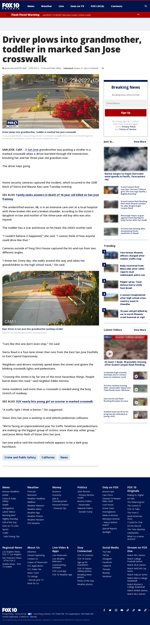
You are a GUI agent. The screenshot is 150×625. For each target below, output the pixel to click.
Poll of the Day (9, 522)
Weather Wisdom (35, 519)
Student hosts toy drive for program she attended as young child (116, 414)
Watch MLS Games (136, 594)
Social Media (110, 547)
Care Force (107, 495)
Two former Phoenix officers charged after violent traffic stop (132, 255)
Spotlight (106, 532)
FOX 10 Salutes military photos (84, 569)
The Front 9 (132, 512)
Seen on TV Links (10, 525)
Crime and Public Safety (51, 68)
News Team (33, 572)
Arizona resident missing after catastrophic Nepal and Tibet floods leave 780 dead (117, 387)
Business (56, 491)
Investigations (109, 511)
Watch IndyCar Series (137, 574)
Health (5, 504)
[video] (126, 347)
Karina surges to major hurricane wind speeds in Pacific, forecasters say (125, 176)
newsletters (145, 610)
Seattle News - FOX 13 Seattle (11, 565)
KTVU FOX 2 (34, 68)
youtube (122, 610)
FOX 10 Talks (133, 509)
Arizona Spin (108, 491)
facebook (104, 610)
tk (127, 610)
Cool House (108, 504)
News (64, 457)
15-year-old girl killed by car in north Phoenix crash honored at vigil (133, 314)
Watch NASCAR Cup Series (136, 569)
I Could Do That (134, 522)
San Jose (33, 149)
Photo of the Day (85, 580)
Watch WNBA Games (137, 590)
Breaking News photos (84, 576)
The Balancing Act (135, 502)
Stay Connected (84, 549)
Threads (106, 569)
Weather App (33, 512)
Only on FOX (110, 487)
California (48, 457)
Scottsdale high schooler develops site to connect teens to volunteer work (115, 374)
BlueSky (106, 572)
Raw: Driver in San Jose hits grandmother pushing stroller (32, 329)
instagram (116, 610)
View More (140, 141)
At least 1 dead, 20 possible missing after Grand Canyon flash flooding (125, 363)
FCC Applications (35, 565)
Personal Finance (60, 504)
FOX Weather (33, 523)
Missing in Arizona (111, 518)
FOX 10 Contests (85, 555)
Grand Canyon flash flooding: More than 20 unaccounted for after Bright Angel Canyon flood (134, 205)
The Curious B (134, 505)
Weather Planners (35, 505)
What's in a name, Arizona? (135, 537)
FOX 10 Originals (133, 489)
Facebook (107, 562)
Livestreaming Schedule (59, 566)
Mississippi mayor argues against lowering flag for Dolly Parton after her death (134, 217)
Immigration (8, 508)
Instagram (107, 558)
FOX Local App (59, 571)
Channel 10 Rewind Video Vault (111, 500)
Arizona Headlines (10, 491)
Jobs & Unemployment (59, 500)
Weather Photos (35, 516)
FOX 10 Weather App (62, 574)
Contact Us (32, 558)
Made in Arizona (110, 515)
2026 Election (83, 491)
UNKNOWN (132, 532)
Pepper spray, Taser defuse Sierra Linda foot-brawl (131, 284)
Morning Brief (8, 515)
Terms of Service (127, 129)
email (139, 610)
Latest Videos (113, 330)
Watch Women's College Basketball (136, 585)
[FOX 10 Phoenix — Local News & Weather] (12, 6)
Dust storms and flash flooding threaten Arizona (116, 399)
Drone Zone (108, 508)
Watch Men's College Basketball (137, 579)
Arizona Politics (84, 501)
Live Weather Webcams (58, 560)
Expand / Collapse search (146, 6)
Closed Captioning (36, 555)
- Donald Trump (84, 511)
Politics (82, 487)
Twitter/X (106, 565)
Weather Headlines (36, 498)
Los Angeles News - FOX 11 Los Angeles (11, 553)
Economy (56, 495)
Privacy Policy (129, 126)
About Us (33, 547)
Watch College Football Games (134, 560)
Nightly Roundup (10, 518)
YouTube (106, 551)
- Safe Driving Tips (11, 536)
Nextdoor (106, 576)
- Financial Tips (59, 508)
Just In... (109, 141)
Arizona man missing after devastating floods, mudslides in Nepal (133, 230)
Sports (5, 529)
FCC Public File (34, 569)
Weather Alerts (34, 509)
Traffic (5, 532)
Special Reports (109, 528)
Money (56, 487)
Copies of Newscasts (37, 562)
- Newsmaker (83, 504)
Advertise (31, 551)
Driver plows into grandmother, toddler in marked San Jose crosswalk (39, 132)
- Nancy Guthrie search (109, 523)
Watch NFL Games (136, 555)
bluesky (133, 610)
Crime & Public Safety (9, 500)
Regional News (12, 547)
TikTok (105, 555)
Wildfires (31, 502)
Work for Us (33, 583)
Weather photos (85, 584)
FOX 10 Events (84, 558)
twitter (110, 610)
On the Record (134, 525)
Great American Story (134, 517)
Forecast (31, 491)
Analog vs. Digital (135, 495)
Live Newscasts (59, 555)
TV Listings (32, 576)
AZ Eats (131, 498)
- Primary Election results (85, 496)
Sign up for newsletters (82, 563)
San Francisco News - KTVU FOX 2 (12, 559)
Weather (33, 487)
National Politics (85, 508)
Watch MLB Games (136, 564)
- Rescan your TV (35, 579)
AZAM (5, 495)
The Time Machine (136, 529)
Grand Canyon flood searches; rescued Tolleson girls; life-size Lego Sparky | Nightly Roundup (134, 190)
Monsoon (32, 495)
